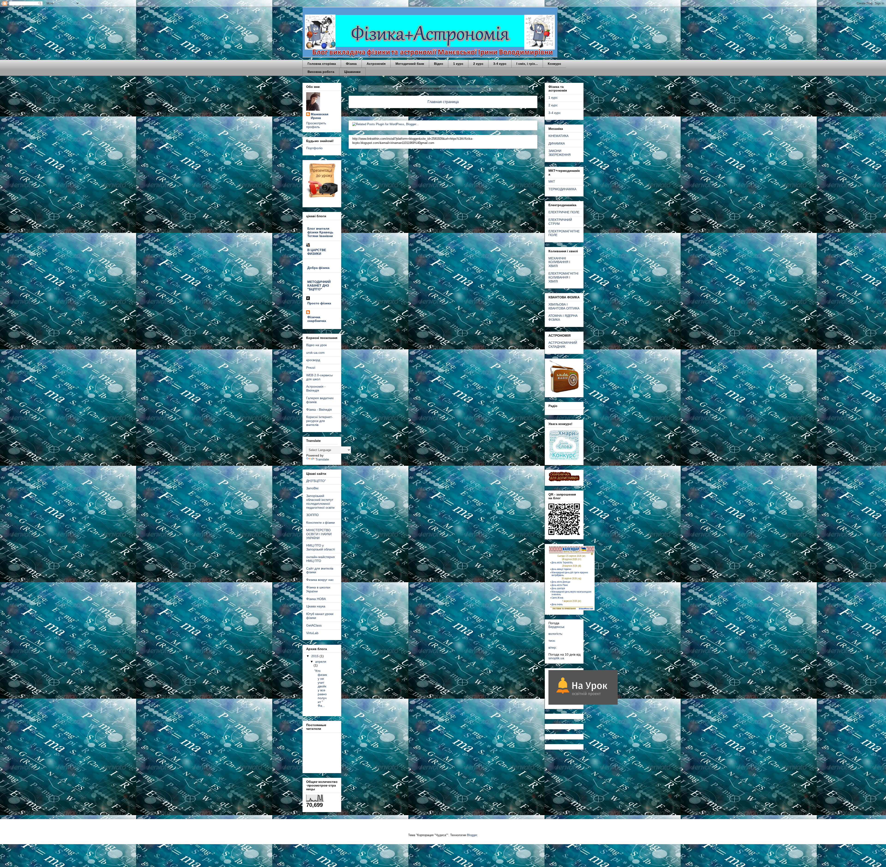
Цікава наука (315, 606)
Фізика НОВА (316, 599)
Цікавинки (352, 72)
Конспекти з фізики (320, 522)
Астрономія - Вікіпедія (316, 388)
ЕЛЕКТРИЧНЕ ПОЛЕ (563, 212)
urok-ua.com (315, 352)
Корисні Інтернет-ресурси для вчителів (319, 421)
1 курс (458, 63)
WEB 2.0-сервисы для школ (319, 377)
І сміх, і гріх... (527, 63)
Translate (322, 459)
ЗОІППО (312, 515)
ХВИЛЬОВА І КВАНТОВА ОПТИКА (563, 306)
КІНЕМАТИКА (558, 136)
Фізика (351, 63)
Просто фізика (319, 303)
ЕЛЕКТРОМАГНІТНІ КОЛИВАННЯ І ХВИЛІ (563, 277)
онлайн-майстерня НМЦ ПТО (320, 559)
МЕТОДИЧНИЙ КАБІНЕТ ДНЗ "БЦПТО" (319, 285)
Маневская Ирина (319, 116)
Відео (438, 63)
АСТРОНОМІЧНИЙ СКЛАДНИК (562, 344)
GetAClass (314, 625)
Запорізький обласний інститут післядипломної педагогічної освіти (320, 501)
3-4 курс (499, 63)
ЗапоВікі (312, 488)
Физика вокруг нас (320, 580)
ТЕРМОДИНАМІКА (562, 189)
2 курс (478, 63)
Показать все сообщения (463, 88)
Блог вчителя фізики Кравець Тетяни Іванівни (320, 232)
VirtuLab (312, 633)
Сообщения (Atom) (455, 113)
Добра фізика (318, 268)
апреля (320, 661)
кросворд (313, 360)
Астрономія (376, 63)
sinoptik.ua (556, 658)
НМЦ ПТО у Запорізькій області (320, 547)
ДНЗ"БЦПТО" (316, 481)
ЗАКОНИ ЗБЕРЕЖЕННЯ (559, 153)
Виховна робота (321, 72)
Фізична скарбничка (316, 319)
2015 (315, 656)
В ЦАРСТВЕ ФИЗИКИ (316, 251)
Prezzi (310, 367)
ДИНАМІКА (556, 143)
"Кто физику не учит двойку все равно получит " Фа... (320, 688)
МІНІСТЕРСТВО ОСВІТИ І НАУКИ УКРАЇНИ (319, 534)
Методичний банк (409, 63)
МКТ (551, 181)
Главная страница (443, 102)
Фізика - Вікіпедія (319, 409)
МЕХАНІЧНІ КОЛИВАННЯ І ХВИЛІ (559, 262)
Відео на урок (316, 345)
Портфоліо (314, 148)
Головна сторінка (322, 63)
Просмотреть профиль (316, 125)
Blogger (472, 835)
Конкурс (554, 63)
